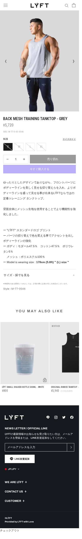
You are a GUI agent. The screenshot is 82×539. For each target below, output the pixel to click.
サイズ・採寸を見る (17, 275)
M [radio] (19, 146)
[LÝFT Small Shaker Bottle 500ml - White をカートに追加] (44, 380)
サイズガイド (69, 139)
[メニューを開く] (6, 5)
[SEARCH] (66, 5)
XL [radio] (41, 146)
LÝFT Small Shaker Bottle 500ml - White (23, 387)
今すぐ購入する (39, 169)
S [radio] (8, 146)
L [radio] (30, 146)
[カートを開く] (73, 5)
